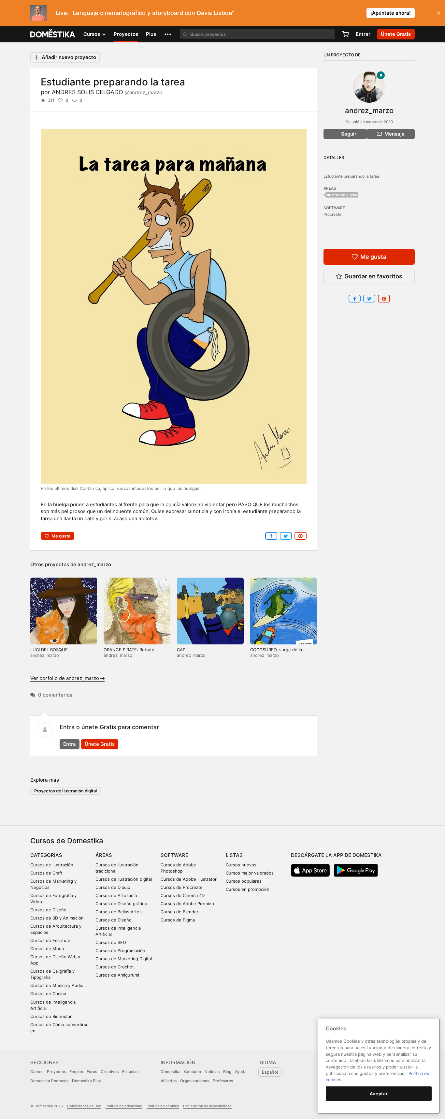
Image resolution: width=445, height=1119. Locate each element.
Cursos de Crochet (114, 966)
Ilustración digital (342, 195)
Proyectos (126, 34)
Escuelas (130, 1071)
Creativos (110, 1071)
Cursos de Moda (47, 948)
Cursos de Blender (179, 911)
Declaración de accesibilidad (207, 1106)
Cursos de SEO (110, 942)
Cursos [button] (92, 34)
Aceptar (379, 1093)
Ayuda (241, 1071)
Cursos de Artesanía (116, 895)
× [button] (438, 12)
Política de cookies (163, 1106)
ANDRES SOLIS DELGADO (107, 92)
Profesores (223, 1080)
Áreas (103, 855)
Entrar (363, 34)
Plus (151, 34)
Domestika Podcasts (49, 1080)
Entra (69, 744)
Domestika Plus (86, 1080)
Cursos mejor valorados (250, 873)
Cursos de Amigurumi (117, 975)
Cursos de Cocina (48, 993)
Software (174, 855)
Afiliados (169, 1080)
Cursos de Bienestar (51, 1016)
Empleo (76, 1071)
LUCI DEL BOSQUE (49, 649)
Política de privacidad (124, 1106)
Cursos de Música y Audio (56, 985)
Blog (227, 1071)
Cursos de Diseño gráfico (121, 903)
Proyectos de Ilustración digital (65, 790)
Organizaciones (194, 1080)
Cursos (36, 1071)
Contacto (192, 1071)
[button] (168, 34)
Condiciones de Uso (84, 1106)
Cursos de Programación (120, 950)
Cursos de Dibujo (112, 887)
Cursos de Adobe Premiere (188, 903)
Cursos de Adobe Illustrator (189, 879)
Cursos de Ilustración (51, 864)
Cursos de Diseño (48, 909)
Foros (92, 1071)
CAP (181, 649)
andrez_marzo (94, 564)
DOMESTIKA (53, 34)
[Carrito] (345, 34)
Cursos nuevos (241, 864)
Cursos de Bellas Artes (118, 911)
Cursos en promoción (247, 889)
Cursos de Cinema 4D (183, 895)
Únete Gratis (100, 744)
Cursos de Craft (46, 873)
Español (270, 1072)
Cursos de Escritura (50, 940)
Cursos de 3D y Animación (57, 917)
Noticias (212, 1071)
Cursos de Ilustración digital (123, 879)
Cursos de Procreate (182, 887)
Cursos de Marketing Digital (123, 958)
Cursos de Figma (178, 919)
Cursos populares (244, 881)
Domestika (170, 1071)
